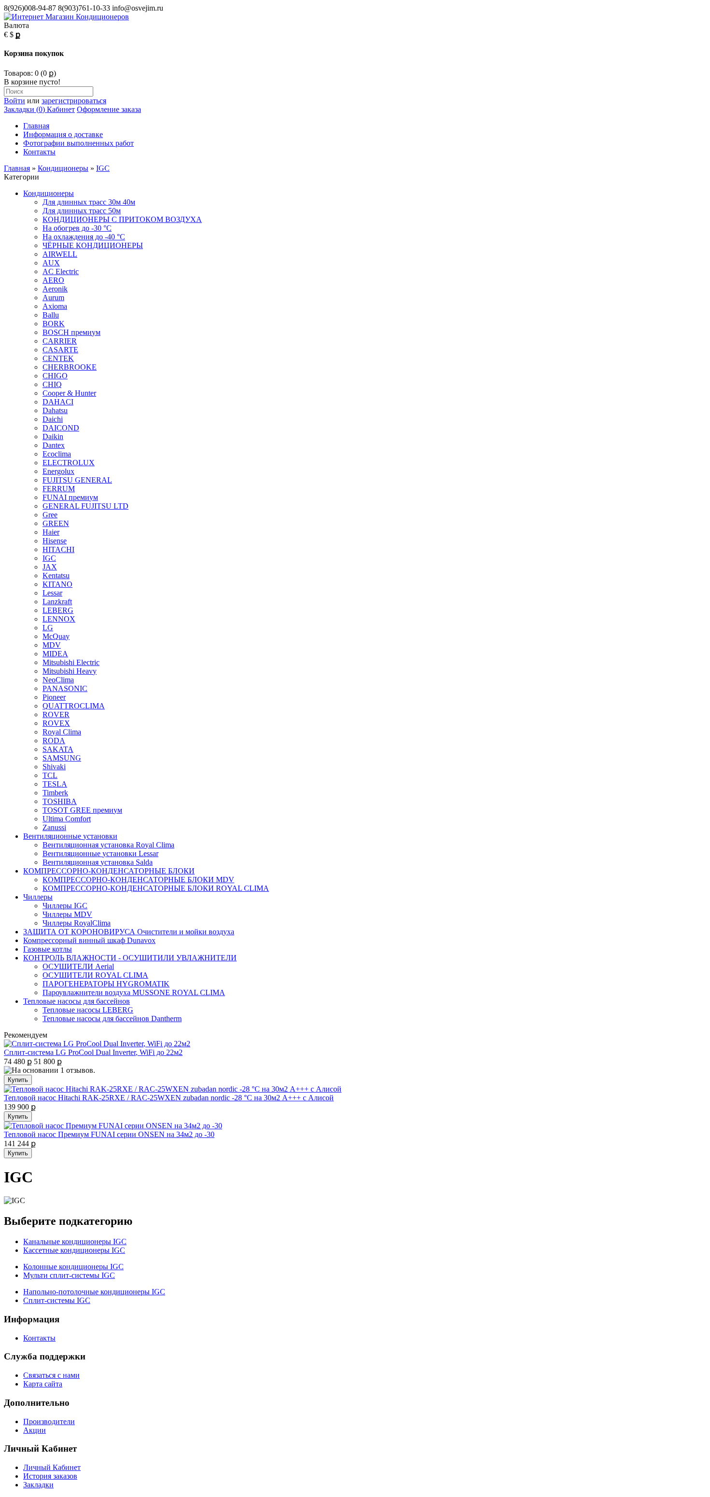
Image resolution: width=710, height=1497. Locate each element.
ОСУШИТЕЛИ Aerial (78, 966)
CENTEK (58, 358)
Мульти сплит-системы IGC (69, 1275)
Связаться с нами (51, 1375)
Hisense (55, 541)
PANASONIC (65, 688)
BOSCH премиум (71, 332)
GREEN (56, 523)
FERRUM (59, 489)
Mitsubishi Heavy (70, 671)
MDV (52, 645)
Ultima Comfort (67, 819)
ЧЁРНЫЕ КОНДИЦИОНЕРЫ (93, 245)
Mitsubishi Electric (71, 662)
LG (48, 628)
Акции (34, 1430)
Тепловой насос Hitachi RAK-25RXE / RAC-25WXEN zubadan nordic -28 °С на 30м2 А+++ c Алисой (169, 1098)
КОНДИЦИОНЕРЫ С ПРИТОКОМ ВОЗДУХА (122, 219)
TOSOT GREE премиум (82, 810)
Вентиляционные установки (70, 836)
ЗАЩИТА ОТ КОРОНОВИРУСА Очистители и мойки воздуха (128, 932)
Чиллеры (38, 897)
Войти (14, 101)
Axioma (55, 306)
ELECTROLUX (69, 462)
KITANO (57, 584)
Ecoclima (57, 454)
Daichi (53, 419)
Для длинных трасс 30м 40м (89, 202)
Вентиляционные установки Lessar (100, 853)
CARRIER (60, 341)
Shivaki (54, 766)
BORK (54, 323)
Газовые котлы (47, 949)
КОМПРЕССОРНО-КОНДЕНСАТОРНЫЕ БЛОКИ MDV (138, 879)
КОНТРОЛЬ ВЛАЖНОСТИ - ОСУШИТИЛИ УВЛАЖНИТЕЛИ (130, 958)
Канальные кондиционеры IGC (75, 1241)
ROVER (56, 714)
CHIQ (52, 384)
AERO (53, 280)
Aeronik (55, 289)
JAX (50, 567)
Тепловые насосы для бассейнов (76, 1001)
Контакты (39, 152)
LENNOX (59, 619)
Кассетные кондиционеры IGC (74, 1250)
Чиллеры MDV (67, 914)
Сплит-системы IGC (56, 1300)
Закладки (38, 1485)
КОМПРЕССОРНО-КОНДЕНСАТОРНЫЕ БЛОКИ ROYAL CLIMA (156, 888)
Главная (36, 126)
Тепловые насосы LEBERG (88, 1010)
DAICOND (61, 428)
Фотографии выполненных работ (78, 143)
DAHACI (58, 402)
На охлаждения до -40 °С (84, 237)
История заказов (50, 1476)
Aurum (53, 297)
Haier (51, 532)
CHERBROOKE (70, 367)
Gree (50, 515)
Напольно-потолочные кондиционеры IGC (94, 1292)
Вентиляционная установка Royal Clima (108, 845)
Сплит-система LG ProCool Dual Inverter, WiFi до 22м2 (93, 1052)
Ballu (51, 315)
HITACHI (58, 549)
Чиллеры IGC (65, 905)
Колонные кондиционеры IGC (73, 1266)
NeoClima (58, 680)
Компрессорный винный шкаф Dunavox (89, 940)
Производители (49, 1421)
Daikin (53, 436)
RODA (54, 740)
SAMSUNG (62, 758)
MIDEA (55, 654)
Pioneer (54, 697)
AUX (51, 263)
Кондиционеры (63, 168)
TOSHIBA (60, 801)
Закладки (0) (24, 109)
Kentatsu (56, 575)
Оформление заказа (109, 109)
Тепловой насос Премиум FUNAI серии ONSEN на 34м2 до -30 (109, 1134)
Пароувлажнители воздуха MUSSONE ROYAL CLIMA (134, 992)
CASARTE (60, 350)
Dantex (54, 445)
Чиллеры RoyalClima (77, 923)
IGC (103, 168)
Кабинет (60, 109)
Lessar (52, 593)
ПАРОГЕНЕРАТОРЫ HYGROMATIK (106, 984)
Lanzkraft (57, 601)
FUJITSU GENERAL (77, 480)
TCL (50, 775)
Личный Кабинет (52, 1467)
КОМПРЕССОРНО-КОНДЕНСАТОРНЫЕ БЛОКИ (109, 871)
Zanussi (54, 827)
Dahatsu (55, 410)
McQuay (56, 636)
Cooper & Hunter (69, 393)
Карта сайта (42, 1384)
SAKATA (58, 749)
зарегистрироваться (74, 101)
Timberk (55, 793)
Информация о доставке (63, 134)
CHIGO (55, 376)
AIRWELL (60, 254)
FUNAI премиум (70, 497)
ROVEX (56, 723)
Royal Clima (62, 732)
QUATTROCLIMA (74, 706)
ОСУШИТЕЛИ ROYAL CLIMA (95, 975)
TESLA (55, 784)
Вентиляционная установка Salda (98, 862)
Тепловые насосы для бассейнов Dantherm (112, 1018)
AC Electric (61, 271)
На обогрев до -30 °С (77, 228)
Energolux (58, 471)
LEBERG (58, 610)
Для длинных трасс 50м (82, 211)
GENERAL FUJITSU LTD (85, 506)
